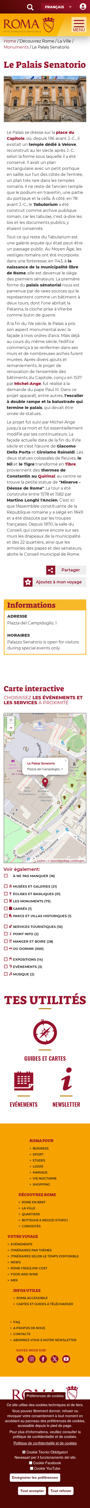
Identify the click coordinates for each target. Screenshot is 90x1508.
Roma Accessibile (32, 1298)
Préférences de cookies (45, 1395)
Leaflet (41, 861)
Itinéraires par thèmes (31, 1250)
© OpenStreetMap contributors (66, 861)
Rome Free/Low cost (29, 1268)
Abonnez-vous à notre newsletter (44, 1340)
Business (41, 1148)
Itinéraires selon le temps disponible (45, 1256)
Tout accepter (32, 1491)
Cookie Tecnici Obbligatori (47, 1451)
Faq (16, 1322)
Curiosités (31, 1226)
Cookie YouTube (47, 1468)
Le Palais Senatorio (41, 763)
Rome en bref (34, 1202)
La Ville (28, 1208)
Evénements (21, 1244)
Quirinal (46, 476)
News (16, 1262)
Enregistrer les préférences (35, 1477)
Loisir (38, 1166)
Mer (14, 1280)
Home (10, 41)
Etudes (39, 1160)
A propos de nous (29, 1328)
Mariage (40, 1172)
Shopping (41, 1184)
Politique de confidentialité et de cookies (45, 1442)
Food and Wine (24, 1274)
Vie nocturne (45, 1178)
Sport (38, 1154)
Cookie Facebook (47, 1462)
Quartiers (31, 1214)
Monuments (16, 47)
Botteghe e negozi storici (45, 1220)
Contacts (21, 1334)
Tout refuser (60, 1491)
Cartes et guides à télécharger (44, 1304)
